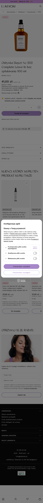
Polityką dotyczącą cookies (18, 233)
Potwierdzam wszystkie (21, 266)
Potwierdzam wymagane (21, 272)
